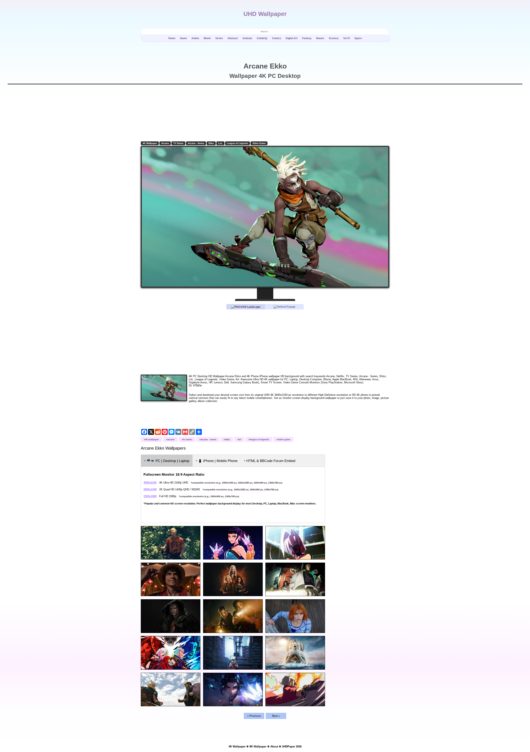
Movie (207, 38)
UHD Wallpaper (265, 14)
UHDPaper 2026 (292, 746)
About (274, 746)
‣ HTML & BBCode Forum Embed (269, 461)
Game (183, 38)
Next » (276, 715)
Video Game (259, 143)
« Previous (254, 715)
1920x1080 (150, 496)
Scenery (334, 38)
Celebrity (262, 38)
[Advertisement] (265, 342)
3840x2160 (150, 482)
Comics (276, 38)
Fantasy (307, 38)
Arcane (165, 143)
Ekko (211, 143)
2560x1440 (150, 489)
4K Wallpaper (150, 143)
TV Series (178, 143)
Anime (195, 38)
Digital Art (292, 38)
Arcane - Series (196, 143)
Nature (320, 38)
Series (219, 38)
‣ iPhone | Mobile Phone (216, 461)
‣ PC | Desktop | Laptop (166, 461)
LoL (220, 143)
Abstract (233, 38)
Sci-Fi (346, 38)
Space (358, 38)
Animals (247, 38)
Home (171, 38)
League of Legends (237, 143)
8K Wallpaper (257, 746)
